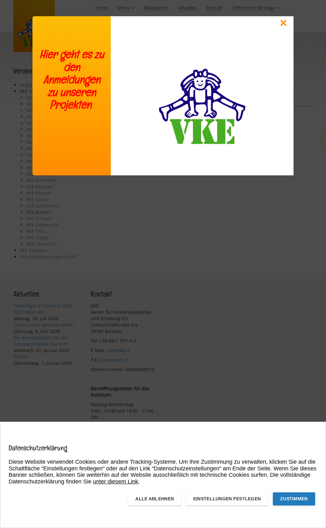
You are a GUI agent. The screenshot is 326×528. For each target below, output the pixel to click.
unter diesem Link (115, 481)
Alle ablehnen (154, 498)
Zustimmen (294, 498)
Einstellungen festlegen (227, 498)
